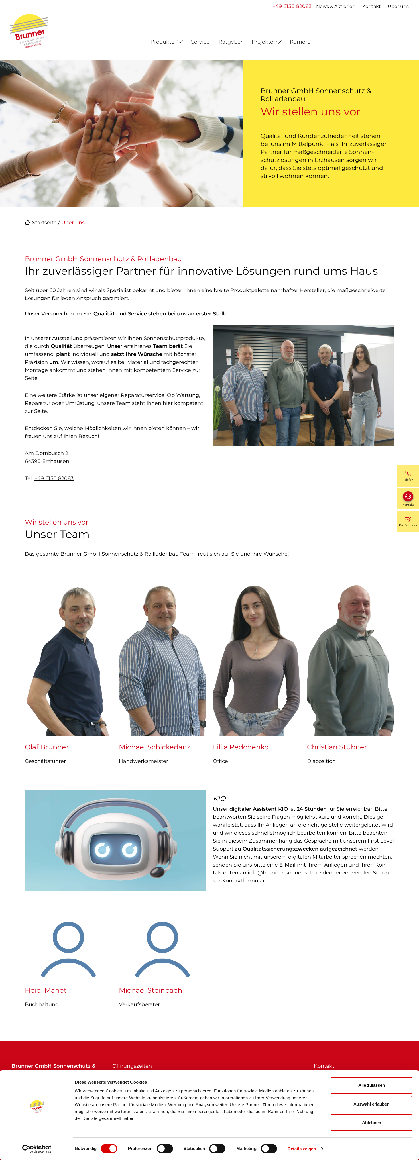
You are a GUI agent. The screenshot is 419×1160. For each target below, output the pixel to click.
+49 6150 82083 (292, 6)
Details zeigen (302, 1148)
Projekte (262, 42)
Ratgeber (231, 42)
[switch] (165, 1148)
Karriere (300, 42)
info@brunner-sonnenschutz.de (288, 873)
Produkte (162, 42)
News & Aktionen (335, 6)
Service (200, 42)
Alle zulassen (371, 1085)
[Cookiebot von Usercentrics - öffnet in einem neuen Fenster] (37, 1149)
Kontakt (371, 6)
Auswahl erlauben (371, 1104)
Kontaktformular (243, 881)
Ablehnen (371, 1122)
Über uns (398, 6)
